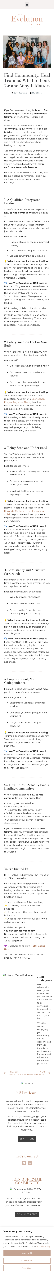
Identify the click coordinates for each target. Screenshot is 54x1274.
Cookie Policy (43, 1246)
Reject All (27, 1268)
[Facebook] (24, 1163)
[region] (27, 1250)
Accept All (27, 1253)
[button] (27, 4)
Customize (27, 1260)
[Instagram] (30, 1163)
